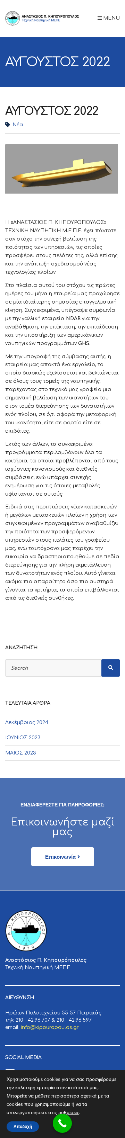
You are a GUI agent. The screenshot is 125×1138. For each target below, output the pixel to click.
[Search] (110, 668)
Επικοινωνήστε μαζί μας (63, 827)
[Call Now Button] (62, 1123)
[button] (62, 856)
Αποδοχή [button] (23, 1126)
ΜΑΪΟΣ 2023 (20, 753)
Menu (111, 18)
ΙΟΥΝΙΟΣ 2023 (23, 737)
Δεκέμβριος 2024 (26, 722)
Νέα (17, 124)
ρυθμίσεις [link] (68, 1112)
